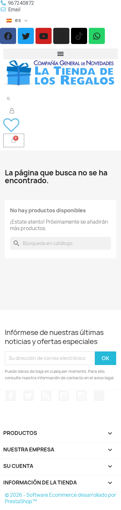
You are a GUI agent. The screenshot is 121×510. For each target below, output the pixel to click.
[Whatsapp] (97, 36)
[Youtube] (43, 36)
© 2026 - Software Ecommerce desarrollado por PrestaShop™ (60, 498)
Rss (46, 396)
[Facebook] (8, 36)
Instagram (81, 396)
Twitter (28, 396)
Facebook (10, 396)
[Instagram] (61, 36)
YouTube (63, 396)
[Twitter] (26, 36)
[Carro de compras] (13, 140)
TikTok (99, 396)
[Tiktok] (79, 36)
